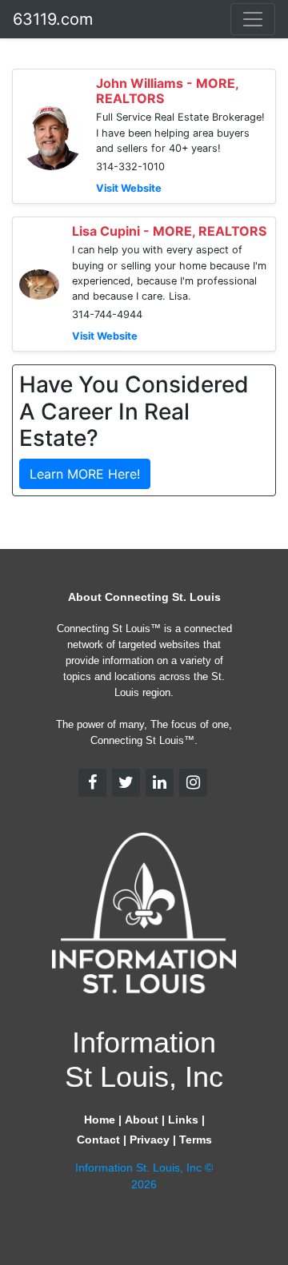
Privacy (150, 1139)
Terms (195, 1139)
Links (183, 1119)
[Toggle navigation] (252, 19)
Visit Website (129, 188)
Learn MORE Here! (85, 474)
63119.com (53, 19)
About (141, 1119)
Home (99, 1119)
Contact (98, 1139)
